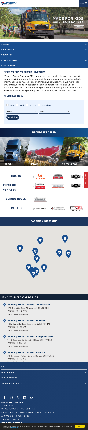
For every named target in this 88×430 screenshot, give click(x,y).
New (12, 105)
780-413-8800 (7, 405)
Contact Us (86, 179)
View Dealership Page (17, 314)
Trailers (33, 105)
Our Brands (7, 372)
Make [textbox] (9, 111)
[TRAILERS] (44, 151)
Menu (82, 3)
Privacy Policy (9, 412)
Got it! (80, 426)
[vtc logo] (11, 422)
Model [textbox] (42, 111)
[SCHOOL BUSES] (73, 151)
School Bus (46, 105)
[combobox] (22, 111)
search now (12, 117)
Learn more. (15, 428)
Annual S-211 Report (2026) (15, 416)
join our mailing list (12, 383)
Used (22, 105)
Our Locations (9, 378)
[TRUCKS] (15, 151)
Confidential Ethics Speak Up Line (37, 412)
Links (4, 367)
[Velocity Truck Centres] (10, 3)
